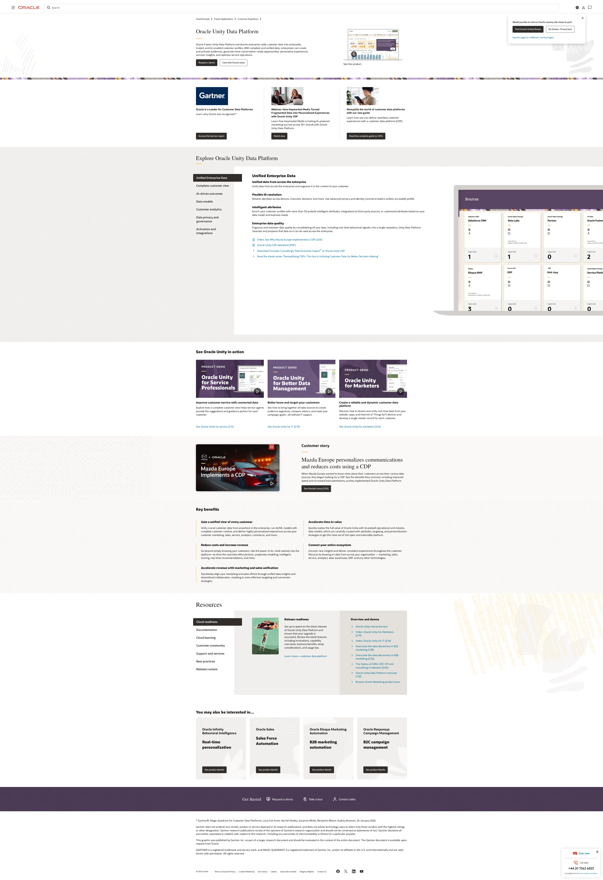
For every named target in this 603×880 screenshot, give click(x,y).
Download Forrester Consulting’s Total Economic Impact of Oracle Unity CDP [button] (301, 250)
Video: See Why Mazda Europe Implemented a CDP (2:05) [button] (289, 239)
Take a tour (316, 799)
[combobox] (301, 7)
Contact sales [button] (347, 799)
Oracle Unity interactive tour (372, 626)
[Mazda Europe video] (238, 467)
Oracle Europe (202, 18)
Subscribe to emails (288, 871)
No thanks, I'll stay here (560, 29)
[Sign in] (583, 7)
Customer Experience (248, 18)
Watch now (279, 135)
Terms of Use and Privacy (225, 871)
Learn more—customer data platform (305, 656)
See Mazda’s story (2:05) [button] (316, 488)
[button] (13, 7)
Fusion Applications (223, 18)
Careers (274, 871)
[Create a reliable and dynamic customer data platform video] (373, 379)
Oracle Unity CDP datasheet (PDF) (276, 245)
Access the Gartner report (211, 135)
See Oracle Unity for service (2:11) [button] (215, 426)
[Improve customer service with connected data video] (230, 379)
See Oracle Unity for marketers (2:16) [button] (360, 426)
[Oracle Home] (29, 7)
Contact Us (321, 871)
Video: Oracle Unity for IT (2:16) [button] (373, 640)
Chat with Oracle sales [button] (233, 62)
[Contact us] (590, 7)
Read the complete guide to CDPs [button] (366, 135)
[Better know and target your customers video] (301, 379)
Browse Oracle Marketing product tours (378, 681)
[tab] (217, 178)
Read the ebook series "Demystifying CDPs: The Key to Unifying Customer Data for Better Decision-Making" (318, 256)
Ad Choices (262, 871)
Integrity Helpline (307, 871)
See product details (214, 769)
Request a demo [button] (206, 62)
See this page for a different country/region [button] (533, 37)
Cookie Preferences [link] (247, 871)
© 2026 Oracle (202, 871)
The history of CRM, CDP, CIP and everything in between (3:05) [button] (375, 665)
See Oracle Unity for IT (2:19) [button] (284, 426)
